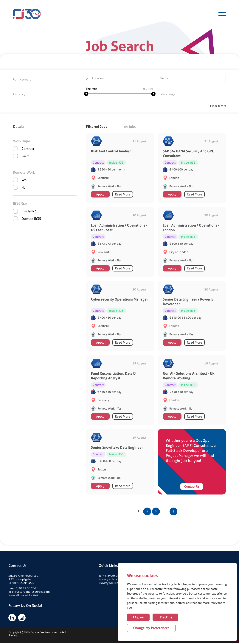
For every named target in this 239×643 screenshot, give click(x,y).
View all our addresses (23, 595)
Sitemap (13, 635)
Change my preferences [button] (151, 627)
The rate (91, 89)
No (23, 187)
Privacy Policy (108, 579)
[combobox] (122, 79)
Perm (25, 156)
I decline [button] (165, 617)
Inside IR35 (29, 211)
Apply (100, 194)
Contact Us (192, 486)
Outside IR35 (31, 218)
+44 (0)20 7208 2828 (23, 588)
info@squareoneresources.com (29, 591)
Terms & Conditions (112, 575)
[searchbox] (122, 79)
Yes (24, 180)
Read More (122, 194)
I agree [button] (138, 617)
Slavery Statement (111, 582)
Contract (27, 148)
